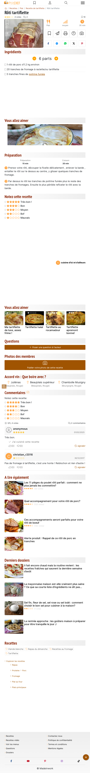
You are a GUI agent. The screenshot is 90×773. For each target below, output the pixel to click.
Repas (14, 665)
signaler (81, 446)
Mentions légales (55, 748)
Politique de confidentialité (60, 740)
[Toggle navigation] (82, 3)
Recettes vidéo (12, 740)
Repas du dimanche (37, 649)
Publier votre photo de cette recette (45, 367)
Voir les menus (12, 744)
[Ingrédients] (4, 386)
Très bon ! (26, 201)
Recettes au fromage (62, 649)
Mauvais (25, 217)
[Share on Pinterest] (82, 43)
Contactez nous (55, 736)
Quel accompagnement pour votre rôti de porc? (52, 501)
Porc (24, 670)
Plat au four (17, 682)
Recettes (10, 736)
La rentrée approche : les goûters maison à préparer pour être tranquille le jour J (54, 623)
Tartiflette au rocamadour (53, 329)
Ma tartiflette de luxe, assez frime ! (13, 330)
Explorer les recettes (15, 661)
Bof (22, 213)
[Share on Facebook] (48, 43)
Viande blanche (15, 649)
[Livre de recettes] (34, 3)
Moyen (24, 209)
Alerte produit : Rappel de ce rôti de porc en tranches (50, 540)
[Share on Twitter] (73, 43)
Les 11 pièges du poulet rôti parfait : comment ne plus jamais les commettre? (53, 484)
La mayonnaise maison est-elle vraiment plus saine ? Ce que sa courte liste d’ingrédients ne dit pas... (54, 585)
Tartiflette (13, 653)
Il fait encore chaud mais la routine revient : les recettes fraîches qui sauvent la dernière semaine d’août (53, 568)
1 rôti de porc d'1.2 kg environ (23, 64)
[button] (7, 33)
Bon (22, 205)
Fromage (16, 676)
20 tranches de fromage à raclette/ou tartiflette (33, 69)
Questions (10, 748)
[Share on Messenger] (56, 43)
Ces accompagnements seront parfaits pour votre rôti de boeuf (53, 521)
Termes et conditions (57, 744)
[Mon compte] (50, 3)
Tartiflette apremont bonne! (72, 330)
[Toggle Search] (66, 3)
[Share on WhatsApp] (65, 43)
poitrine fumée (37, 74)
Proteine (15, 670)
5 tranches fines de (26, 74)
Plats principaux (19, 687)
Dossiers (10, 752)
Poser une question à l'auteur (46, 347)
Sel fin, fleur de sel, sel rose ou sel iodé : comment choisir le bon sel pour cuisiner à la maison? (53, 604)
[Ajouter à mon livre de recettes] (49, 33)
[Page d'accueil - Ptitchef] (6, 8)
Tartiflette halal (34, 327)
